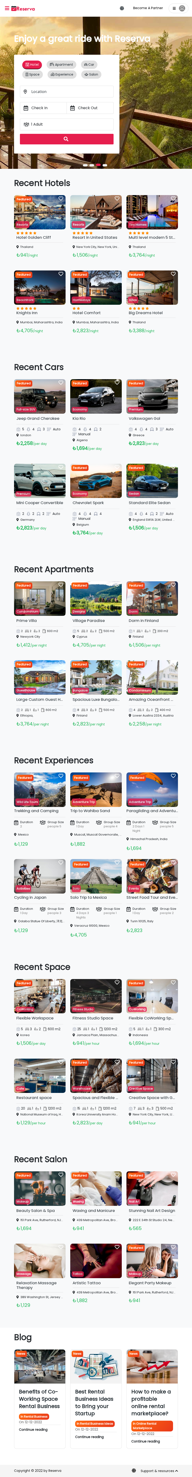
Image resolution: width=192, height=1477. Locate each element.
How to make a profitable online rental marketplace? (151, 1402)
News (21, 1354)
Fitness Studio (83, 1009)
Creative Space (141, 1089)
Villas (133, 300)
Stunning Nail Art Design (152, 1210)
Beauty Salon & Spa (35, 1210)
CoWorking (25, 1009)
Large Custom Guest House (43, 699)
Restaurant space (34, 1097)
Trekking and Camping (36, 811)
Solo (76, 888)
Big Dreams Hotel (146, 313)
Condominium (27, 611)
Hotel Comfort (87, 313)
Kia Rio (79, 418)
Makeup (23, 1201)
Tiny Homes (138, 224)
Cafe (20, 1089)
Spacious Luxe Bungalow (96, 699)
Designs (79, 611)
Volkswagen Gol (144, 418)
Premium (136, 409)
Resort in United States (95, 237)
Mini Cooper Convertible (39, 502)
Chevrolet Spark (88, 502)
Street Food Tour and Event (152, 897)
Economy (80, 409)
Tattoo (78, 1274)
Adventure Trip (84, 802)
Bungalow (80, 690)
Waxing (78, 1201)
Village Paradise (89, 620)
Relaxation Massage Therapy (36, 1285)
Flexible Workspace (35, 1018)
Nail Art (134, 1201)
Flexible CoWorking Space (154, 1018)
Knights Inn (26, 313)
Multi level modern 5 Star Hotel (158, 237)
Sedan (134, 494)
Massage (24, 1274)
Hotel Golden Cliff (33, 237)
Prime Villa (26, 620)
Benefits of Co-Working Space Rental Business (39, 1399)
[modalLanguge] (122, 8)
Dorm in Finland (144, 620)
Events (134, 888)
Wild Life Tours (27, 802)
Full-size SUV (26, 409)
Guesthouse (26, 690)
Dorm (133, 611)
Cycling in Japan (30, 897)
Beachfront (25, 300)
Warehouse (82, 1089)
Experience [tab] (64, 74)
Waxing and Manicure (94, 1210)
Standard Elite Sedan (149, 502)
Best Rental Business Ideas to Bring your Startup (94, 1402)
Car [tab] (90, 64)
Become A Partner (148, 8)
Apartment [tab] (63, 64)
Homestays (81, 300)
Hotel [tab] (34, 64)
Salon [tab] (93, 74)
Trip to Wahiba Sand (90, 811)
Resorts (22, 224)
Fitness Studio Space (93, 1018)
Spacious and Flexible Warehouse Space (112, 1097)
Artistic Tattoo (87, 1283)
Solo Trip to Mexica (88, 897)
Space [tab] (34, 74)
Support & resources (158, 1471)
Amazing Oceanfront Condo (156, 699)
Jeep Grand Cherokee (37, 418)
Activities (23, 888)
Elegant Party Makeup (150, 1283)
